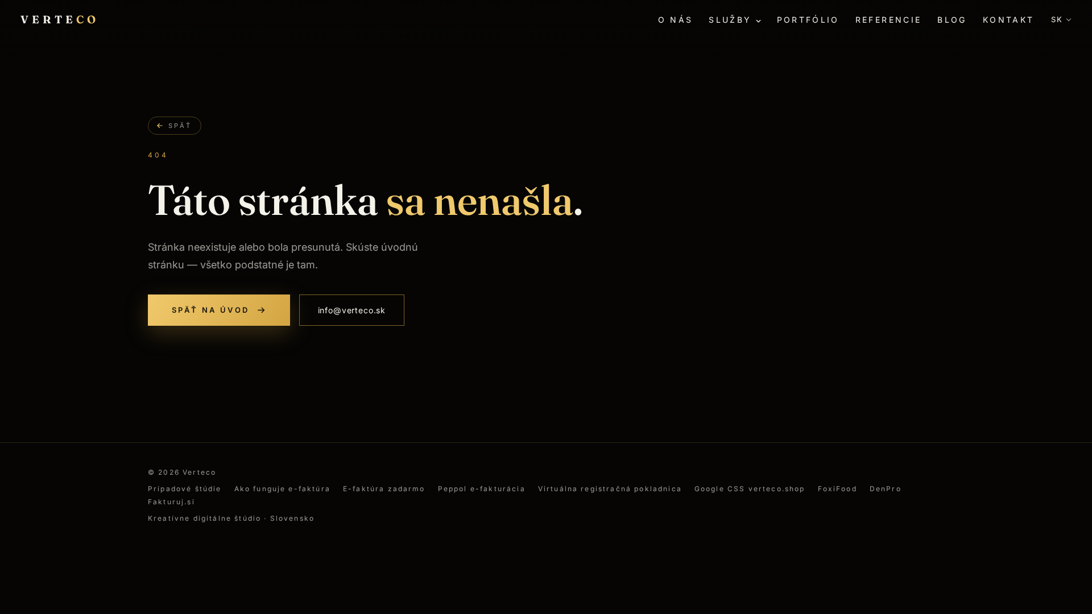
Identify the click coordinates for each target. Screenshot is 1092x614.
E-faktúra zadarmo (384, 488)
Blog (951, 19)
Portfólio (808, 19)
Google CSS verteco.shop (749, 488)
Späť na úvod (211, 309)
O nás (675, 19)
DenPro (885, 488)
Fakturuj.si (171, 501)
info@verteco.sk (352, 310)
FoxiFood (837, 488)
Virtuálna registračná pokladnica (610, 488)
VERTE (60, 19)
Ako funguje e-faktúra (282, 488)
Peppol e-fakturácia (482, 488)
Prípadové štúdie (185, 488)
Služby (730, 19)
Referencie (888, 19)
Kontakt (1009, 19)
